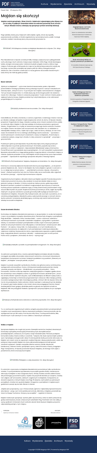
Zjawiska (48, 441)
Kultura (27, 441)
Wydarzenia (37, 441)
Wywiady (69, 441)
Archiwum (58, 441)
